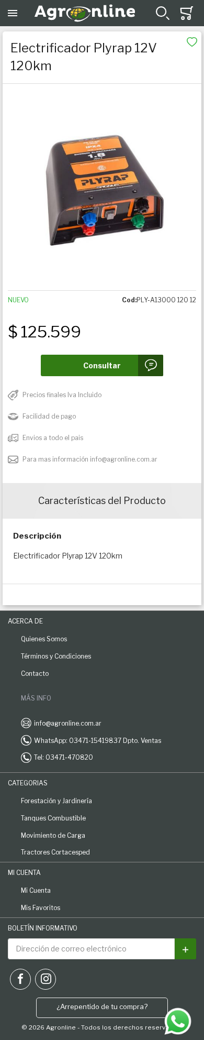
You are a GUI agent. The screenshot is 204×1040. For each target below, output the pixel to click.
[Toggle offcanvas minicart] (187, 13)
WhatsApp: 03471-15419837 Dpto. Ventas (97, 741)
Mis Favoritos (40, 908)
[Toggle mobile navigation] (12, 13)
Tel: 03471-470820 (63, 757)
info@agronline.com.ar (67, 723)
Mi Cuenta (36, 890)
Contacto (35, 673)
